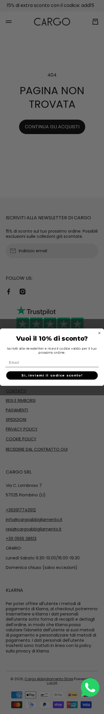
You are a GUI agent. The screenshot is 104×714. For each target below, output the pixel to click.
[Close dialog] (99, 332)
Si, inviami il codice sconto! (52, 375)
